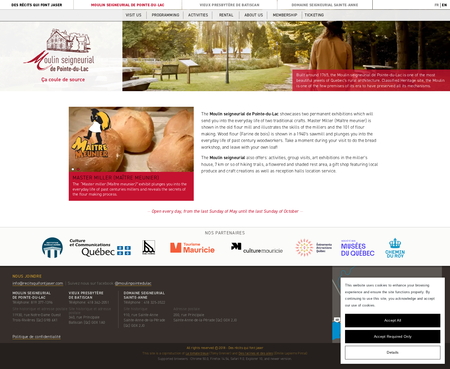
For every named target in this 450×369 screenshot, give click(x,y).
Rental (226, 15)
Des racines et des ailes (256, 353)
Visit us (133, 15)
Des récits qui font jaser (36, 5)
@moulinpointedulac (133, 283)
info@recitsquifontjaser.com (37, 283)
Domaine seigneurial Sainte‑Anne (325, 5)
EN (444, 5)
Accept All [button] (392, 320)
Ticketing (314, 15)
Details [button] (392, 352)
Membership (285, 15)
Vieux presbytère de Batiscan (229, 5)
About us (254, 15)
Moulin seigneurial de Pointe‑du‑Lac (128, 5)
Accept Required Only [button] (393, 336)
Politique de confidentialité (36, 336)
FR (437, 5)
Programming (165, 15)
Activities (198, 15)
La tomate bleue (197, 353)
